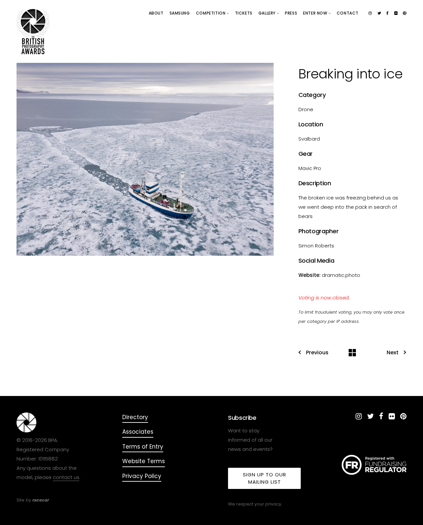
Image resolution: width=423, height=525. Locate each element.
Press (291, 13)
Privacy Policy (141, 476)
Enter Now (315, 13)
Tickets (243, 13)
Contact (348, 13)
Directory (135, 417)
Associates (137, 432)
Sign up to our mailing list (264, 478)
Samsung (180, 13)
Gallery (267, 13)
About (156, 13)
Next (393, 352)
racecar (40, 500)
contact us (66, 477)
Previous (317, 352)
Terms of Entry (142, 447)
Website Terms (143, 461)
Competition (211, 13)
